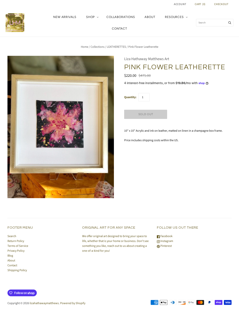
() (200, 4)
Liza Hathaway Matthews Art (146, 59)
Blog (10, 256)
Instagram (166, 241)
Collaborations (120, 17)
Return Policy (15, 241)
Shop (90, 17)
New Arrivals (64, 17)
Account (180, 4)
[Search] (229, 22)
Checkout (221, 4)
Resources (174, 17)
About (150, 17)
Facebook (166, 236)
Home (84, 47)
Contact (119, 28)
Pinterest (166, 246)
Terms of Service (17, 246)
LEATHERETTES (116, 47)
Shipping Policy (17, 270)
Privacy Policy (15, 251)
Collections (98, 47)
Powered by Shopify (72, 303)
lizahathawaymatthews (44, 303)
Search (11, 236)
